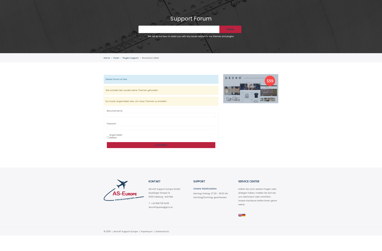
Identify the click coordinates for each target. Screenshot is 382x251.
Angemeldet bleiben (115, 136)
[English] (240, 214)
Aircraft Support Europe (126, 231)
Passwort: (112, 123)
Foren (116, 57)
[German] (243, 214)
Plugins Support (131, 57)
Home (107, 57)
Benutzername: (115, 110)
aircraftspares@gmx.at (161, 207)
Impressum (147, 231)
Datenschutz (162, 231)
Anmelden (161, 145)
